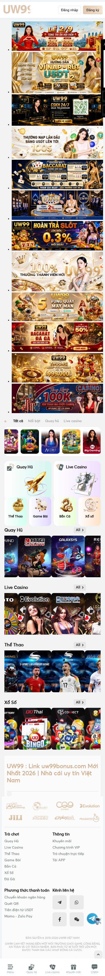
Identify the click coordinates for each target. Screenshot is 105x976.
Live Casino (13, 847)
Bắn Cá (10, 866)
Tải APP (58, 860)
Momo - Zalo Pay (18, 916)
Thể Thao (11, 854)
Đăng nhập (69, 10)
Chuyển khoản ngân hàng (24, 897)
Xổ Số (8, 873)
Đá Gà (9, 879)
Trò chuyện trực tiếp (68, 854)
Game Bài (12, 860)
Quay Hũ (11, 841)
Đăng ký (92, 10)
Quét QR (11, 903)
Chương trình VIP (66, 847)
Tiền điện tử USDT (18, 910)
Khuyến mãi (62, 841)
